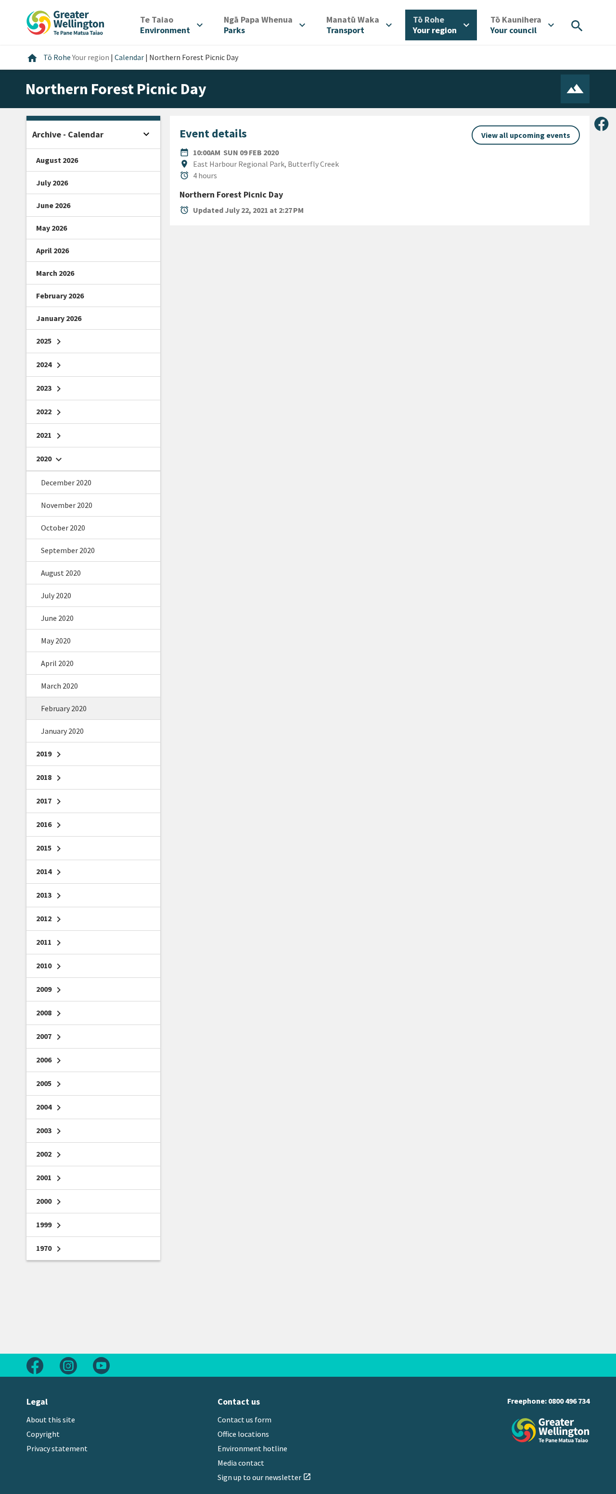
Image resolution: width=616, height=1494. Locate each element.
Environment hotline (252, 1448)
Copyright (43, 1434)
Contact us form (244, 1419)
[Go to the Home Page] (551, 1430)
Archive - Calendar (67, 134)
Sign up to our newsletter (264, 1477)
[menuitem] (171, 25)
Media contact (241, 1463)
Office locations (243, 1434)
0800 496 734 (569, 1401)
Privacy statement (57, 1448)
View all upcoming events (525, 135)
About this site (50, 1419)
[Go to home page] (65, 21)
